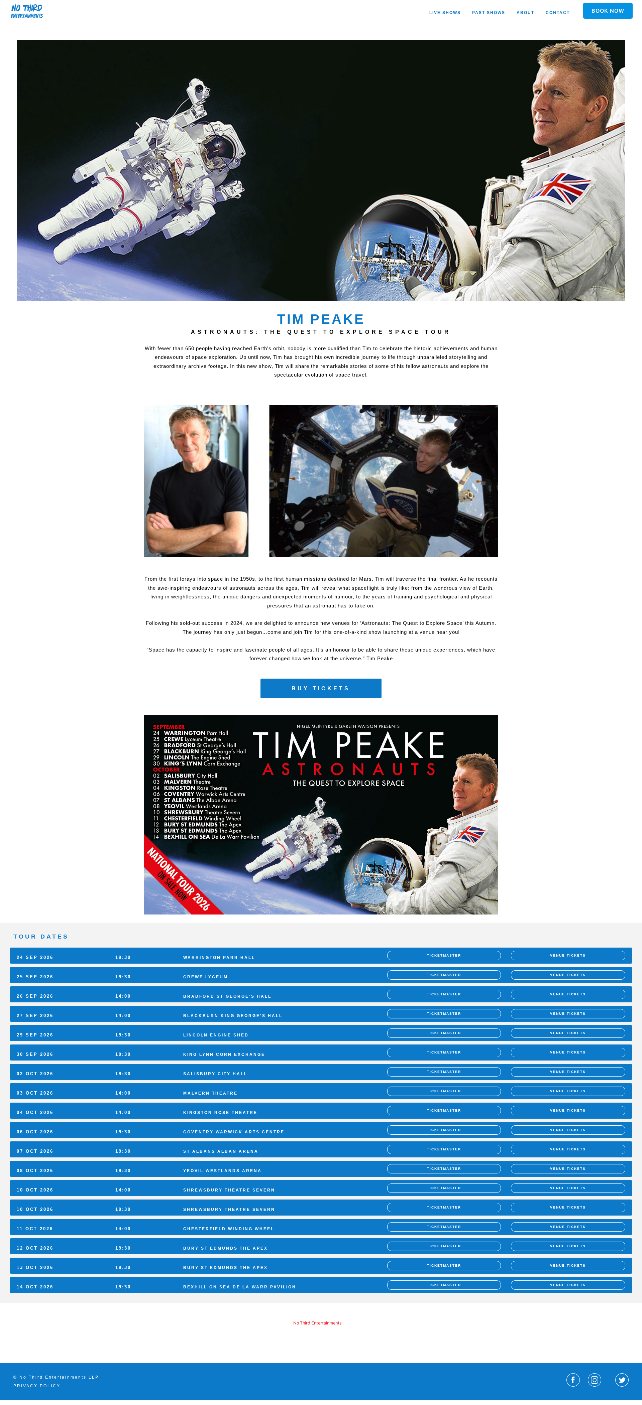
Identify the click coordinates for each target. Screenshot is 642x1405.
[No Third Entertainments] (26, 15)
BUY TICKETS (321, 688)
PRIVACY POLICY (37, 1386)
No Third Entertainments (317, 1322)
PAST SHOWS (488, 12)
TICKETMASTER (444, 955)
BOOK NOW (608, 10)
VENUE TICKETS (568, 955)
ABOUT (525, 12)
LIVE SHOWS (445, 12)
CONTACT (558, 12)
